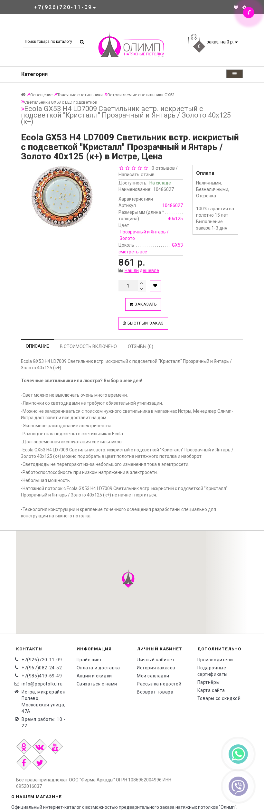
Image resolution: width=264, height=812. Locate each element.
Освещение (41, 94)
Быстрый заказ (145, 323)
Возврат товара (155, 691)
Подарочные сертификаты (212, 671)
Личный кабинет (155, 659)
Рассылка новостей (159, 683)
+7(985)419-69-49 (42, 675)
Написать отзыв (136, 174)
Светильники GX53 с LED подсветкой (60, 102)
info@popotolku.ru (42, 683)
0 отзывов (162, 168)
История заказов (156, 667)
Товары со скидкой (219, 698)
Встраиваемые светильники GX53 (141, 94)
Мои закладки (153, 675)
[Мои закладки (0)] (236, 7)
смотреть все (132, 251)
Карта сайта (211, 690)
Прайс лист (89, 659)
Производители (215, 659)
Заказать (145, 304)
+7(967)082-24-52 (42, 667)
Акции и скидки (94, 675)
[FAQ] (244, 7)
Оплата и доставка (98, 667)
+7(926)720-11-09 (42, 659)
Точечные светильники (80, 94)
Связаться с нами (97, 683)
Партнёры (208, 682)
